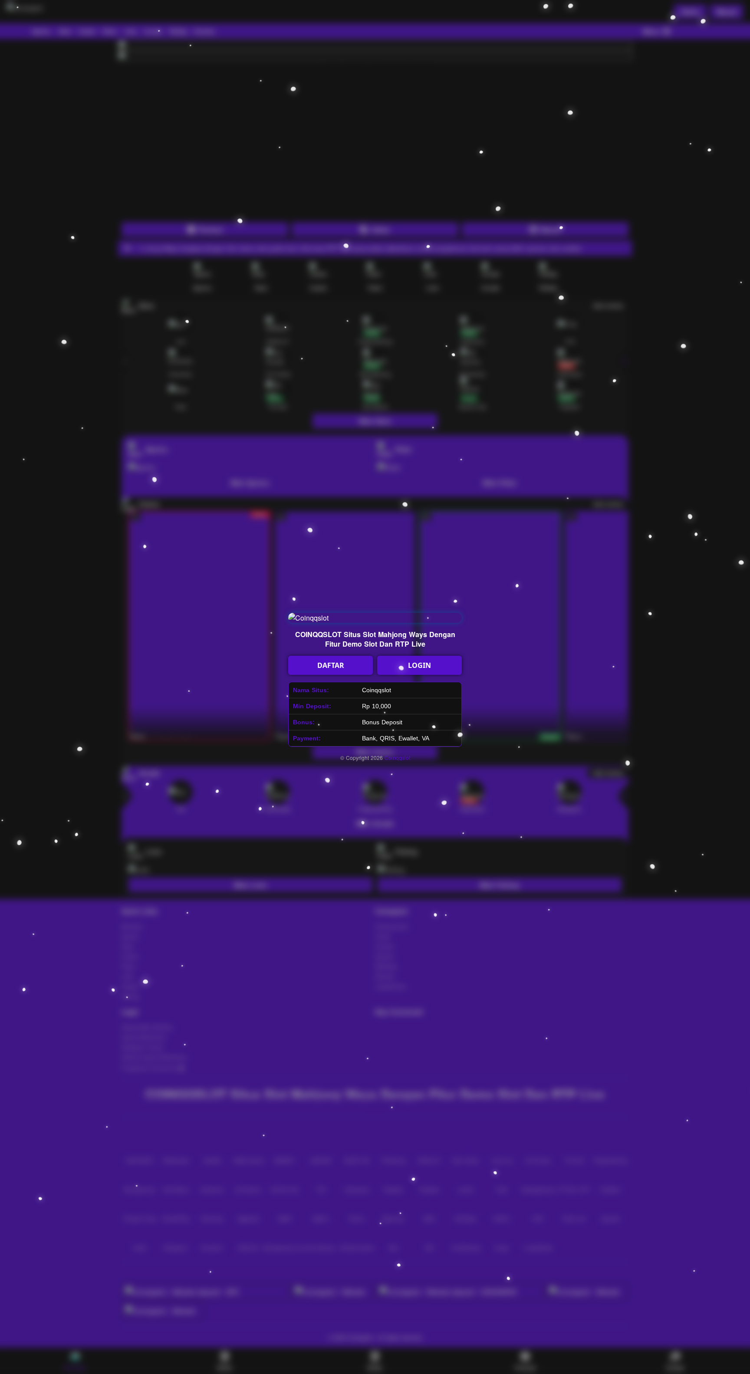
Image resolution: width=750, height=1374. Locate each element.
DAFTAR (330, 665)
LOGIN (419, 665)
